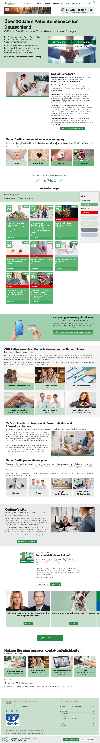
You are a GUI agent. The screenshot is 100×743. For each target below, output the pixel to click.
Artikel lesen (28, 623)
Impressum (35, 733)
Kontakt (62, 723)
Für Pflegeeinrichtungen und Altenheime (70, 706)
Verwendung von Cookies (24, 733)
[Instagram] (54, 180)
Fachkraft (86, 204)
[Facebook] (51, 180)
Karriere (67, 3)
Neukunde (25, 706)
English (81, 3)
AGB (45, 733)
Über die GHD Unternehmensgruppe (69, 718)
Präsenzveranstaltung (26, 198)
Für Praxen (62, 709)
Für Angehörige (64, 711)
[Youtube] (48, 180)
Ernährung (86, 213)
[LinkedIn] (45, 180)
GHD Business (63, 726)
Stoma (85, 230)
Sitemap (40, 733)
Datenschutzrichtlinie (11, 733)
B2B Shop (74, 3)
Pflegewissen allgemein (87, 224)
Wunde (85, 235)
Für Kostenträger (64, 716)
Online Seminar (11, 198)
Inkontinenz (86, 218)
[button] (3, 739)
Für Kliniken (63, 704)
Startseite (25, 704)
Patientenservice (64, 713)
